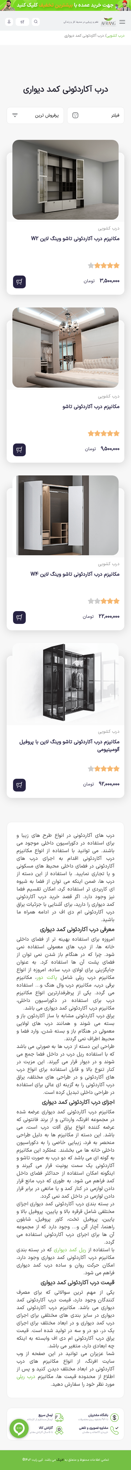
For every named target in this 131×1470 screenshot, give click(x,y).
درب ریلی (26, 1377)
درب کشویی (115, 36)
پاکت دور (47, 977)
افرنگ (60, 1460)
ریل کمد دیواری (70, 1250)
